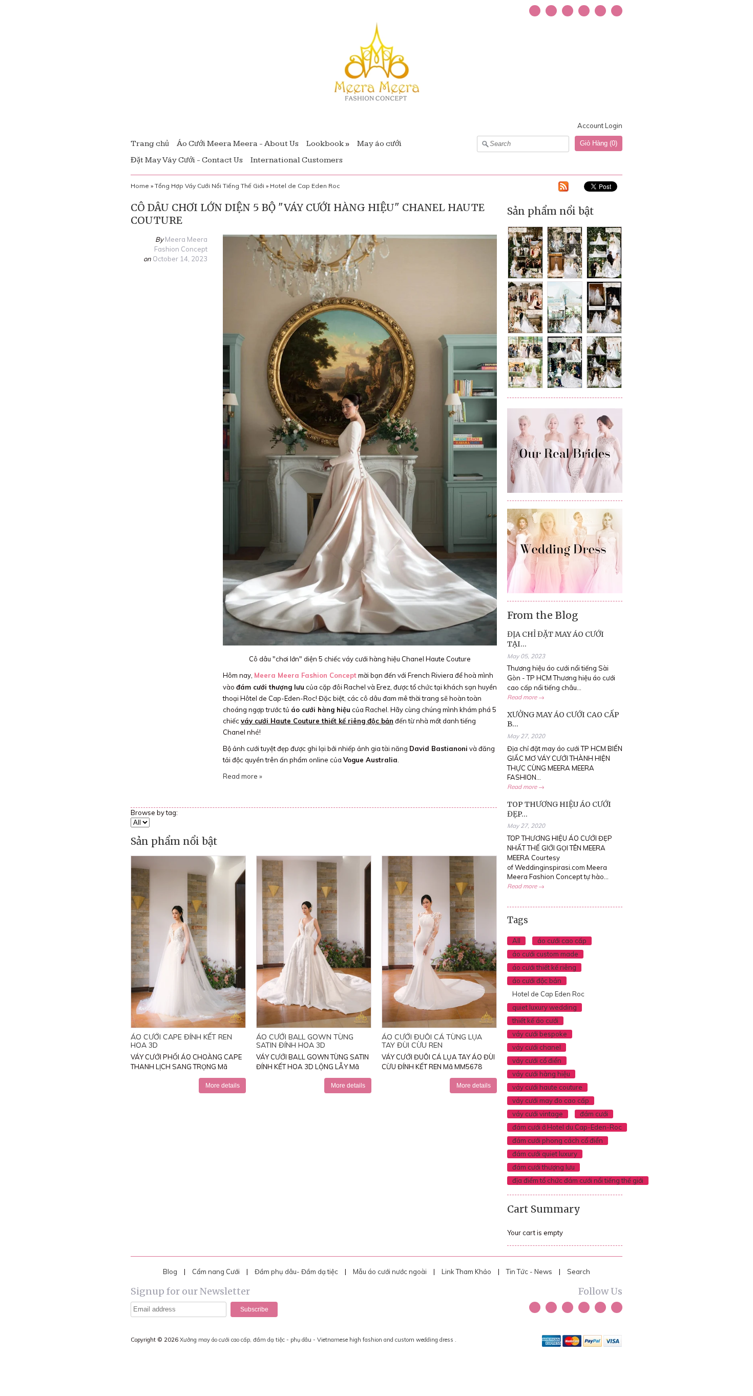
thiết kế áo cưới (535, 1020)
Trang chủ (150, 144)
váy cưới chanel (536, 1047)
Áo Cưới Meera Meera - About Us (238, 144)
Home (140, 186)
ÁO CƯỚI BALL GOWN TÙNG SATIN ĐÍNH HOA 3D (304, 1040)
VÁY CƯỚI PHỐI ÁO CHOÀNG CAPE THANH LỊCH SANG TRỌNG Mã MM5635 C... (186, 1066)
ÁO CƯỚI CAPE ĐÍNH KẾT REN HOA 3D (181, 1040)
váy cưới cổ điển (536, 1060)
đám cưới (594, 1114)
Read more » (242, 776)
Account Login (599, 125)
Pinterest (600, 10)
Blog (170, 1271)
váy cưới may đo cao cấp (550, 1100)
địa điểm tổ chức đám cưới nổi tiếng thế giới (577, 1180)
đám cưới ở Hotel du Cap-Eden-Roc (567, 1127)
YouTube (567, 10)
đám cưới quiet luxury (544, 1154)
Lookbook (325, 144)
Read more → (526, 697)
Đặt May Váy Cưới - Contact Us (187, 160)
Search (578, 1271)
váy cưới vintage (537, 1114)
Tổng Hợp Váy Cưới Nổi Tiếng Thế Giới (209, 186)
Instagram (584, 10)
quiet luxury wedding (544, 1007)
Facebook (551, 10)
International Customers (296, 160)
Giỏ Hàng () (598, 143)
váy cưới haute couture (547, 1087)
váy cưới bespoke (539, 1034)
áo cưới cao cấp (562, 940)
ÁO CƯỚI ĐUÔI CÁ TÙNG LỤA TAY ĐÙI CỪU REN (432, 1040)
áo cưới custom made (545, 954)
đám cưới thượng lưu (543, 1167)
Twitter (534, 10)
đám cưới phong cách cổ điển (557, 1140)
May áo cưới (379, 144)
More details (222, 1085)
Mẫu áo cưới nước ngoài (390, 1271)
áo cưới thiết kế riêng (544, 967)
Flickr (616, 10)
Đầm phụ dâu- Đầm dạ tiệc (296, 1271)
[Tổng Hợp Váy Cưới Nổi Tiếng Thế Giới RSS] (563, 188)
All (516, 940)
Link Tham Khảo (466, 1271)
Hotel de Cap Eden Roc (305, 186)
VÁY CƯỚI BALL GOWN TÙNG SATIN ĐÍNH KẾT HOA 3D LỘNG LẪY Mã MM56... (312, 1066)
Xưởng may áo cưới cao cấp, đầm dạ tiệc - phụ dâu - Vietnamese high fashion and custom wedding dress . (319, 1339)
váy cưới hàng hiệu (541, 1074)
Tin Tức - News (529, 1271)
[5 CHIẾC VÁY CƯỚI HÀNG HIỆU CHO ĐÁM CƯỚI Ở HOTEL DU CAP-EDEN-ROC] (360, 643)
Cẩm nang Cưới (216, 1271)
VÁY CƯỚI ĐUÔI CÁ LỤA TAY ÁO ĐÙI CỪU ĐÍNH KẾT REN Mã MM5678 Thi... (438, 1066)
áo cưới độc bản (536, 980)
